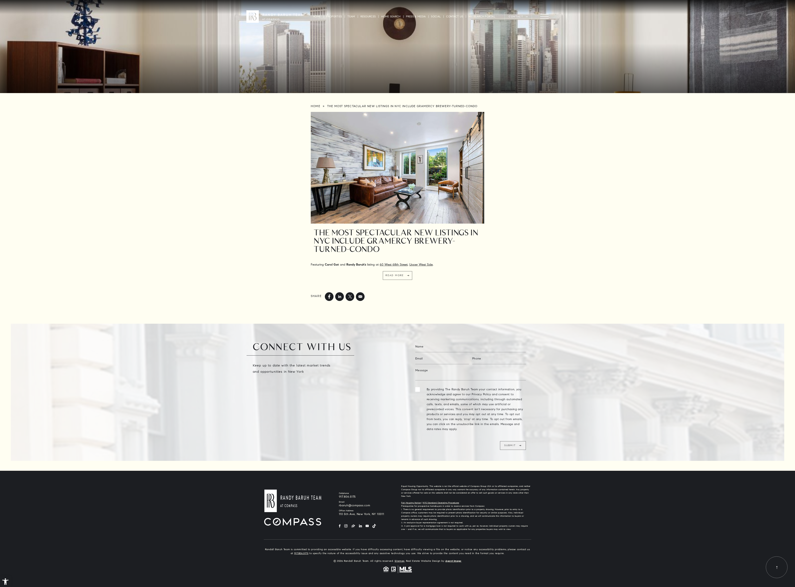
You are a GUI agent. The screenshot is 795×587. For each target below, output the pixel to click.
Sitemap (400, 561)
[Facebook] (340, 526)
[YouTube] (367, 526)
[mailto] (360, 296)
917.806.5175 (347, 497)
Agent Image (453, 561)
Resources (368, 16)
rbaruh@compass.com (354, 505)
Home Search (390, 16)
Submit (510, 445)
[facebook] (329, 296)
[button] (5, 581)
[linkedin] (339, 296)
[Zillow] (353, 526)
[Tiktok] (374, 526)
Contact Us (454, 16)
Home (317, 16)
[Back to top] (777, 567)
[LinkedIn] (360, 526)
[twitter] (350, 296)
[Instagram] (346, 526)
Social (436, 16)
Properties (334, 16)
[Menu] (544, 16)
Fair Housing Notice (411, 503)
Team (351, 16)
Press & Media (416, 16)
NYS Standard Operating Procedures (441, 503)
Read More (394, 275)
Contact (516, 17)
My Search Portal (482, 16)
